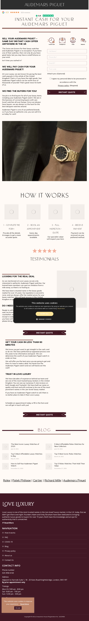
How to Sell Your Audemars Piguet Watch (24, 465)
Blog (6, 546)
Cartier (37, 480)
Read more (61, 309)
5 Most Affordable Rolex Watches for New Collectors (69, 445)
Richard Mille (52, 480)
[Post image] (5, 447)
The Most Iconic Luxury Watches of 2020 (25, 445)
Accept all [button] (44, 314)
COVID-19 (9, 542)
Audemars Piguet (74, 480)
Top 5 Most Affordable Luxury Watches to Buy (26, 455)
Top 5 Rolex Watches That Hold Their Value (69, 465)
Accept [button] (18, 608)
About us (8, 555)
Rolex (6, 480)
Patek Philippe (21, 480)
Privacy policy (63, 85)
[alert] (44, 310)
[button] (44, 319)
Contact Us (9, 560)
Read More (24, 604)
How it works (10, 533)
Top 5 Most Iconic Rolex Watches (67, 454)
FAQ (6, 537)
